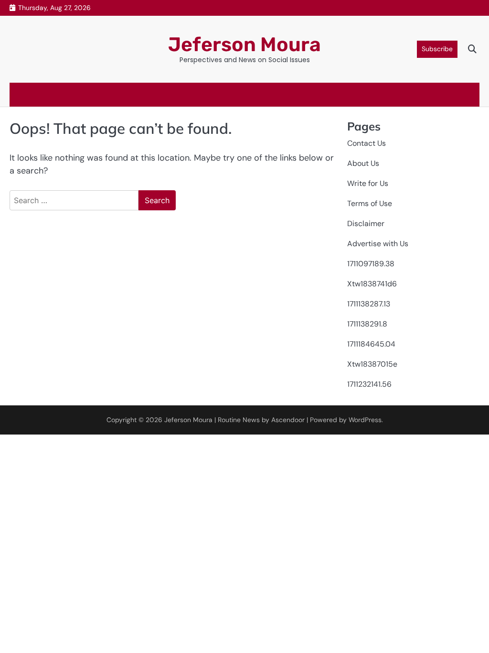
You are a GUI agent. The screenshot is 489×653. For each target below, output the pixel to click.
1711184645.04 (371, 344)
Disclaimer (365, 223)
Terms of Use (369, 203)
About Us (363, 163)
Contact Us (366, 143)
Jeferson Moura (244, 44)
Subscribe (437, 48)
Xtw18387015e (372, 364)
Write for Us (367, 183)
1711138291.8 (367, 324)
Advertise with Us (377, 244)
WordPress (365, 419)
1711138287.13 (368, 304)
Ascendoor (288, 419)
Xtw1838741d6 (372, 284)
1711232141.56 (369, 384)
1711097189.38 (370, 264)
